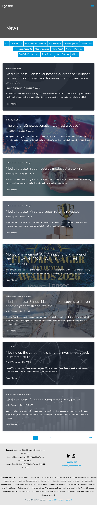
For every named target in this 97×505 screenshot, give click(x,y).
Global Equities (71, 43)
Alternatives (16, 43)
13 (51, 437)
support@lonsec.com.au (71, 466)
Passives (78, 49)
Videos (75, 54)
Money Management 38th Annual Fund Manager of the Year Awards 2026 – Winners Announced (46, 256)
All (6, 43)
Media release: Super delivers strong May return (43, 399)
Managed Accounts (23, 49)
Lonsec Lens (86, 43)
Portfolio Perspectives (29, 54)
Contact (69, 500)
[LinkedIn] (69, 456)
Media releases (42, 49)
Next (91, 437)
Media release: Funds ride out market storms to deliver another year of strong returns (48, 303)
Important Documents (55, 500)
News (68, 49)
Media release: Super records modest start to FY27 (45, 168)
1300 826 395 (71, 462)
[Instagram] (74, 456)
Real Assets (47, 54)
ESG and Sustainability (35, 43)
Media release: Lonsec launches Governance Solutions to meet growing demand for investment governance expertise (48, 78)
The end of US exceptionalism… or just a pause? (43, 125)
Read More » (11, 104)
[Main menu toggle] (92, 6)
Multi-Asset (57, 49)
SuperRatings (62, 54)
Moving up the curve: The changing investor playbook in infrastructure (47, 354)
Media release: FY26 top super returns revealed (43, 211)
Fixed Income (55, 43)
